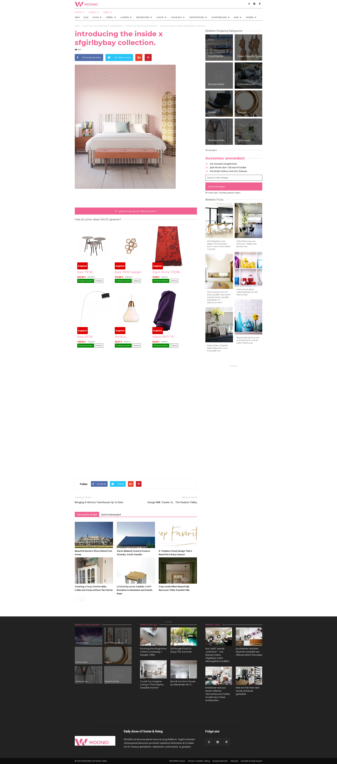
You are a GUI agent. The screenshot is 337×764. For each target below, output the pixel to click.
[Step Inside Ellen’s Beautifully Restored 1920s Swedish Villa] (178, 570)
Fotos (78, 12)
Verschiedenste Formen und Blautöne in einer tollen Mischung (248, 340)
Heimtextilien (196, 17)
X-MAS (95, 17)
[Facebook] (249, 4)
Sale (86, 17)
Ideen (106, 12)
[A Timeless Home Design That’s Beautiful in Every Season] (178, 535)
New (77, 17)
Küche (160, 17)
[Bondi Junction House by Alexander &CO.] (183, 669)
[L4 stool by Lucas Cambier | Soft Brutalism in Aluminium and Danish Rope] (136, 570)
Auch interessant (111, 514)
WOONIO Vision (177, 760)
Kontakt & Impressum (251, 760)
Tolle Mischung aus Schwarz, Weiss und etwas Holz (246, 244)
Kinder (249, 17)
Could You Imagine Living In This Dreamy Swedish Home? (152, 684)
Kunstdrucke (219, 17)
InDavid (234, 760)
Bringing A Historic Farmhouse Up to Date (99, 502)
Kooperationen (220, 760)
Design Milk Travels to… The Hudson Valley (172, 502)
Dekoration (142, 17)
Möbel (109, 17)
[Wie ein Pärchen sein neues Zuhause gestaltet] (249, 676)
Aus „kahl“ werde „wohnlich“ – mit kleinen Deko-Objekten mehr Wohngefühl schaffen (217, 655)
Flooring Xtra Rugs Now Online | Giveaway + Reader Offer (153, 651)
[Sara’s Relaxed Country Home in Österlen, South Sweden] (136, 535)
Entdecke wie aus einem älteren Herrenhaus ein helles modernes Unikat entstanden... (217, 694)
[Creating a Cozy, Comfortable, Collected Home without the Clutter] (94, 570)
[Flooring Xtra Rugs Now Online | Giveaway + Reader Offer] (153, 636)
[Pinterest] (259, 4)
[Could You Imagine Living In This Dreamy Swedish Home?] (153, 669)
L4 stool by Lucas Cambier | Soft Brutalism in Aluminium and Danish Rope (134, 590)
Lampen (124, 17)
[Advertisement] (136, 198)
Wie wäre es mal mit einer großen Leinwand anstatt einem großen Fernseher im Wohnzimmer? (218, 297)
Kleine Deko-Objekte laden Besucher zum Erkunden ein (217, 348)
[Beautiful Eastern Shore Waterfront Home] (94, 535)
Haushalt (176, 17)
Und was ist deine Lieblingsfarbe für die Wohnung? (246, 292)
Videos (92, 12)
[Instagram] (254, 4)
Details (99, 281)
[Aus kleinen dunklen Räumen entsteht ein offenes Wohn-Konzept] (249, 636)
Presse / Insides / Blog (199, 760)
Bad (236, 17)
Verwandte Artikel (87, 514)
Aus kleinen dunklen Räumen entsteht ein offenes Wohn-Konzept (249, 651)
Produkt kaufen (85, 281)
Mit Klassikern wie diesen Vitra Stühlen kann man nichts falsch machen (219, 245)
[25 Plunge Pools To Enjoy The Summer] (183, 636)
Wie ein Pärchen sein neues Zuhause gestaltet (248, 690)
